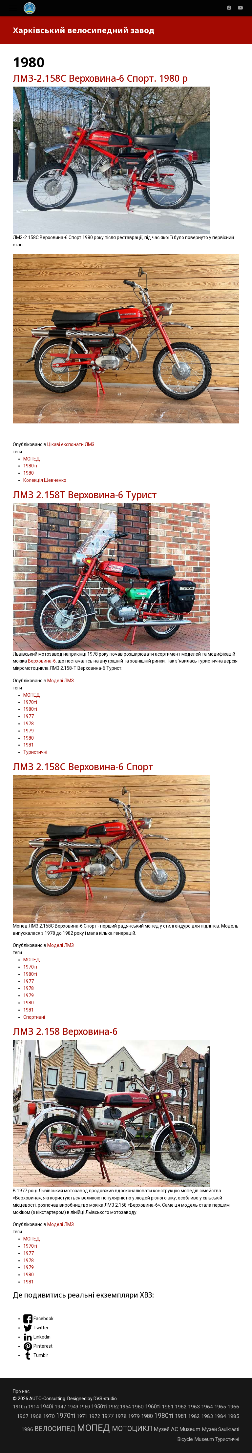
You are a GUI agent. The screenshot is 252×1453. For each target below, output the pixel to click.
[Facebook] (229, 7)
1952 (114, 1407)
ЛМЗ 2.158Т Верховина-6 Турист (85, 494)
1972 (95, 1416)
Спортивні (34, 1017)
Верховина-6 (42, 661)
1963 (194, 1407)
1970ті (30, 702)
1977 (28, 716)
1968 (36, 1416)
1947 (61, 1407)
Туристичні (35, 752)
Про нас (21, 1391)
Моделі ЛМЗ (60, 680)
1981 (28, 744)
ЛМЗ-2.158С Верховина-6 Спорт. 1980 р (100, 78)
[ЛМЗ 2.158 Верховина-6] (126, 1113)
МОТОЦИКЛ (133, 1428)
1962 (181, 1407)
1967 (23, 1416)
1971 (83, 1416)
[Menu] (13, 8)
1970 (49, 1416)
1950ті (99, 1406)
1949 (73, 1407)
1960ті (153, 1406)
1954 (126, 1407)
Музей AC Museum (178, 1429)
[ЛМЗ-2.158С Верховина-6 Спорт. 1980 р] (126, 160)
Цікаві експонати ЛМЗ (70, 444)
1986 (27, 1429)
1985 (233, 1416)
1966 (233, 1407)
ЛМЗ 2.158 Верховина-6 (65, 1031)
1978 (28, 723)
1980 (28, 473)
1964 (207, 1407)
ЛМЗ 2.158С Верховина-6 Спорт (83, 766)
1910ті (20, 1407)
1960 (138, 1407)
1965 (220, 1407)
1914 (34, 1407)
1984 (220, 1416)
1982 (194, 1416)
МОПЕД (31, 458)
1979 (28, 730)
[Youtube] (240, 7)
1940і (47, 1406)
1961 (168, 1407)
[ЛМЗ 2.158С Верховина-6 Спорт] (126, 849)
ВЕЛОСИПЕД (55, 1429)
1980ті (30, 465)
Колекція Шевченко (44, 480)
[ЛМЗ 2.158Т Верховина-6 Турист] (126, 577)
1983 (207, 1416)
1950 (85, 1407)
